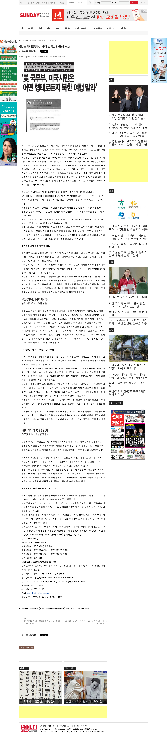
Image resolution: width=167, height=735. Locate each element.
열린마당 (122, 28)
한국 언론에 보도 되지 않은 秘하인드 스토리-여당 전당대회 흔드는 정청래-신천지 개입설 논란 (128, 136)
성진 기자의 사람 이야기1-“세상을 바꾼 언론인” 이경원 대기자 (86, 701)
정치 (30, 28)
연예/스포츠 (80, 28)
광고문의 (31, 3)
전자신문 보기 (115, 403)
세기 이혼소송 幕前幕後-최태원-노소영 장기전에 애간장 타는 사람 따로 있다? (128, 118)
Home (21, 40)
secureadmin (56, 57)
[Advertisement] (66, 712)
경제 (40, 28)
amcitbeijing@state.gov (38, 593)
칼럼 (109, 28)
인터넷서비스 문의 (42, 3)
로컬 (58, 28)
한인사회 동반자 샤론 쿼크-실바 (128, 297)
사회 (49, 28)
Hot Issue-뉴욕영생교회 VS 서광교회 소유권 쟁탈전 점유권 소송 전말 (128, 323)
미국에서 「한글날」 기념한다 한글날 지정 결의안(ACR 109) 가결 (41, 701)
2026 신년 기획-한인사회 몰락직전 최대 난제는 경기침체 (128, 254)
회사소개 (23, 3)
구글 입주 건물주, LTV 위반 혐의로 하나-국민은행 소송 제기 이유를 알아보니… (128, 229)
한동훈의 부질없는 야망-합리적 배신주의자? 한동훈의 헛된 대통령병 (128, 127)
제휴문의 (53, 3)
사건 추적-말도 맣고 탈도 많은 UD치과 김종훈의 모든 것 (127, 305)
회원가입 (142, 2)
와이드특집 (96, 28)
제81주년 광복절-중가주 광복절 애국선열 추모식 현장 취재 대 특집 (128, 377)
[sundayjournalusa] (35, 15)
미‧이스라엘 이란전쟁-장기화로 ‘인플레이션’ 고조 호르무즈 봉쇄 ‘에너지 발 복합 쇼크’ (128, 238)
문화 (67, 28)
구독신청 (61, 3)
